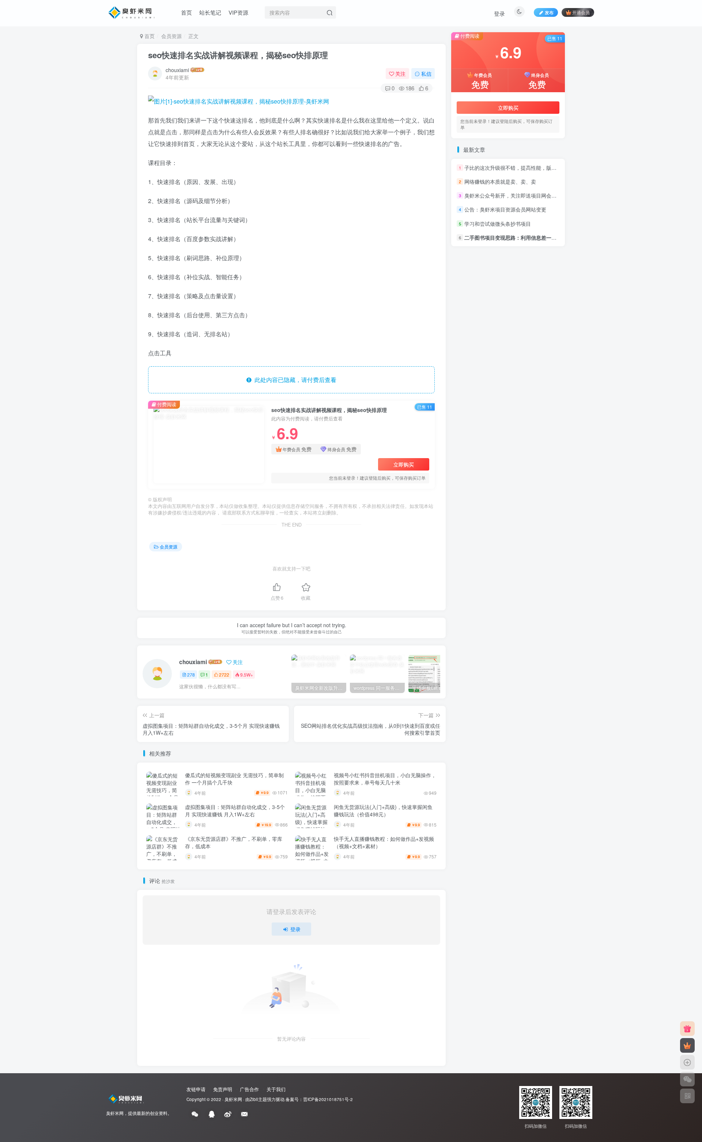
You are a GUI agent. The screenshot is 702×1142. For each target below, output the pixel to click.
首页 (186, 12)
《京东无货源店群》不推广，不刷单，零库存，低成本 (233, 842)
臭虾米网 (233, 1099)
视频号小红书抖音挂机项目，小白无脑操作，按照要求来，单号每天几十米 (385, 778)
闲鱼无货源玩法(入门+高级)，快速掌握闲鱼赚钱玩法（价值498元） (383, 810)
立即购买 (403, 464)
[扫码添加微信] (687, 1079)
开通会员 (581, 12)
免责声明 (222, 1089)
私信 (426, 73)
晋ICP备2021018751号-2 (328, 1099)
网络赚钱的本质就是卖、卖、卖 (500, 181)
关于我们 (276, 1089)
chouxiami (177, 70)
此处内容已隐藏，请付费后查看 (294, 379)
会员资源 (171, 36)
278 (191, 674)
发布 (549, 12)
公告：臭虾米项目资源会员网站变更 (505, 209)
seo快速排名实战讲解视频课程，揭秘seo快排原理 (238, 55)
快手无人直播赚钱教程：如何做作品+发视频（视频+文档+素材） (384, 842)
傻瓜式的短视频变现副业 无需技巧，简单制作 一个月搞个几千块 (234, 778)
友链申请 (195, 1089)
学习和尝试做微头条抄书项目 (497, 223)
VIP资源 (238, 12)
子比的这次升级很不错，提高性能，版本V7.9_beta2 (523, 167)
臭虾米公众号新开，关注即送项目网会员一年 (515, 195)
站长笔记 (210, 12)
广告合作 (249, 1089)
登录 (499, 13)
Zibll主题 (258, 1099)
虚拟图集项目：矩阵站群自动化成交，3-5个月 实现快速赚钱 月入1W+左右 (235, 810)
